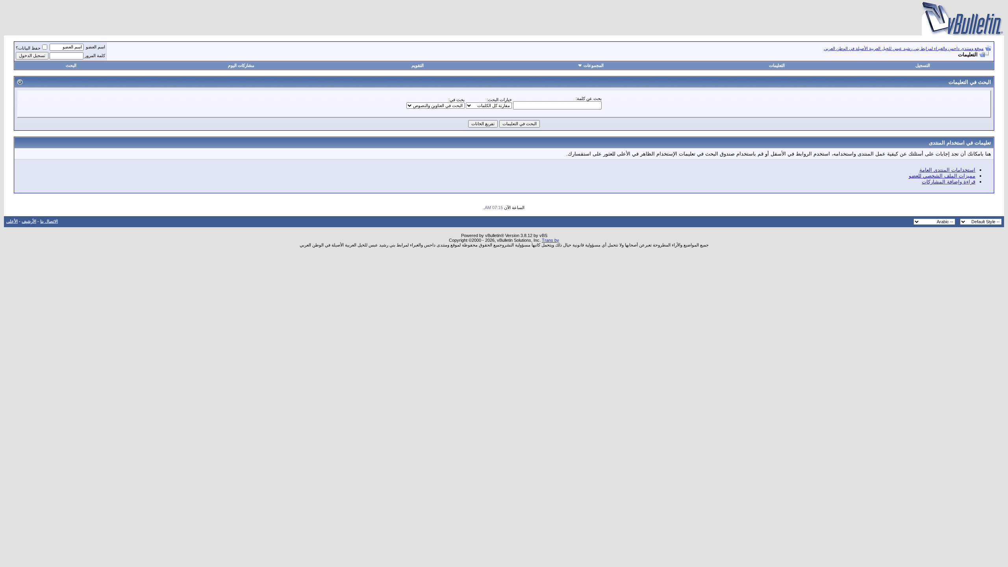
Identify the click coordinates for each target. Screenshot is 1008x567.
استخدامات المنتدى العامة (947, 170)
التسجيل (922, 65)
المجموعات (594, 65)
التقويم (417, 65)
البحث (71, 65)
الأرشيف (29, 221)
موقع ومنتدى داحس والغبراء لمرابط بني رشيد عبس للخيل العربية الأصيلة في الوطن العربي (904, 48)
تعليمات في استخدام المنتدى (960, 143)
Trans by (550, 240)
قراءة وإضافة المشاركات (948, 182)
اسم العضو (95, 46)
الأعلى (12, 221)
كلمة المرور (95, 55)
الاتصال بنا (49, 221)
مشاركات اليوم (241, 65)
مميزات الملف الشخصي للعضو (942, 176)
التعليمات (777, 65)
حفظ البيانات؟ (28, 48)
